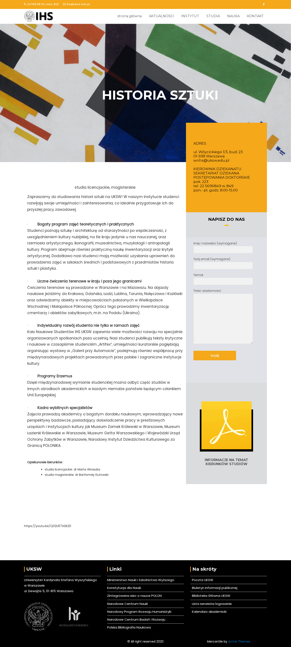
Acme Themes (239, 641)
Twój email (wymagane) (211, 259)
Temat (198, 275)
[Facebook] (263, 4)
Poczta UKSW (202, 580)
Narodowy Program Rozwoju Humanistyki (139, 611)
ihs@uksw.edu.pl (78, 4)
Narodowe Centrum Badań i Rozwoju (136, 619)
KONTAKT (255, 16)
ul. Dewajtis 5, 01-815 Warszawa (48, 591)
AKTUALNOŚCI (161, 16)
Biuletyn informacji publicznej (213, 588)
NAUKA (233, 16)
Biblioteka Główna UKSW (210, 595)
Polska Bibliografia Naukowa (129, 627)
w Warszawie (34, 585)
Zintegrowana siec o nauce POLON (134, 595)
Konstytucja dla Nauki (124, 588)
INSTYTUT (190, 16)
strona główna (129, 16)
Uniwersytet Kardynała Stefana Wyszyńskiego (60, 580)
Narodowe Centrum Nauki (127, 603)
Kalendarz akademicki (208, 611)
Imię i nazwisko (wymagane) (215, 243)
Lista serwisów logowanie (211, 603)
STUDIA (213, 16)
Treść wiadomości (207, 291)
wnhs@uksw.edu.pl (211, 160)
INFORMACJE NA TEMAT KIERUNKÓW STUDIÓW (226, 462)
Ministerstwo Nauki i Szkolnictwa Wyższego (140, 580)
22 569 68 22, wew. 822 (43, 4)
